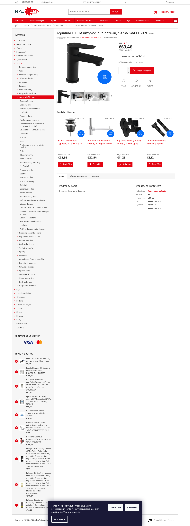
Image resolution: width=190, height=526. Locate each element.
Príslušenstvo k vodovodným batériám (32, 146)
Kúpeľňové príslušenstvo (29, 236)
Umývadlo (24, 112)
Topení (19, 48)
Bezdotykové (25, 105)
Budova (19, 301)
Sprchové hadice (27, 189)
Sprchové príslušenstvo (30, 108)
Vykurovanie (21, 59)
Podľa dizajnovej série (29, 120)
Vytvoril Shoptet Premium (164, 520)
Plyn (18, 289)
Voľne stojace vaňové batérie (32, 129)
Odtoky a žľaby (25, 89)
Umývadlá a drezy (26, 267)
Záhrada (19, 308)
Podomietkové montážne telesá (33, 207)
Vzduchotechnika (23, 293)
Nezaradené (21, 323)
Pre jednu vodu (26, 170)
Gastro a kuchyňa (23, 304)
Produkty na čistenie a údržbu (31, 259)
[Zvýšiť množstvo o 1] (128, 69)
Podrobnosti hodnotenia (90, 37)
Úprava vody (24, 270)
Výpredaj (20, 327)
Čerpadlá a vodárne (27, 93)
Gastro (23, 173)
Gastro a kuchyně (23, 44)
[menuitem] (19, 20)
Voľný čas (20, 319)
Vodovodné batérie (27, 97)
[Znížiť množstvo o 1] (128, 72)
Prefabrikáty (25, 166)
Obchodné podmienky (92, 2)
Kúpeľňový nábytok (27, 263)
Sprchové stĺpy (26, 177)
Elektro (19, 312)
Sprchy (23, 137)
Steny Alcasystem (26, 278)
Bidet (22, 151)
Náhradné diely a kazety (30, 162)
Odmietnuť (115, 507)
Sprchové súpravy (27, 101)
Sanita (19, 63)
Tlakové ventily (26, 155)
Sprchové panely (27, 181)
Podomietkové (26, 116)
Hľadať (115, 11)
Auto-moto (20, 40)
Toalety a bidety (26, 248)
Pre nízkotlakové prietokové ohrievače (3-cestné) (32, 125)
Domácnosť (21, 52)
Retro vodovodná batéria (30, 221)
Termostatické (26, 158)
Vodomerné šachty (27, 274)
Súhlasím (132, 507)
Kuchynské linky (26, 282)
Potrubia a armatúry (27, 67)
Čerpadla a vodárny (27, 285)
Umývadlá (24, 133)
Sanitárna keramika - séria (30, 233)
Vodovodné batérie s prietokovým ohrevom (34, 212)
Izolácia (22, 86)
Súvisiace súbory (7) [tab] (78, 176)
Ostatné (23, 185)
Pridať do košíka (144, 70)
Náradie (19, 316)
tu (79, 512)
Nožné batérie (26, 192)
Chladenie (20, 297)
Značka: (110, 37)
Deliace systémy (26, 240)
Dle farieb (24, 225)
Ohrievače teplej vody (28, 74)
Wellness (23, 255)
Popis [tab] (61, 176)
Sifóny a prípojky (26, 78)
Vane (21, 71)
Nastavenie (59, 519)
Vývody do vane (26, 204)
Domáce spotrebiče (24, 55)
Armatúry (23, 82)
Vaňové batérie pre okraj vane (32, 200)
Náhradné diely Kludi (28, 196)
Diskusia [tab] (95, 176)
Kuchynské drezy (26, 244)
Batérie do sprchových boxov (32, 229)
